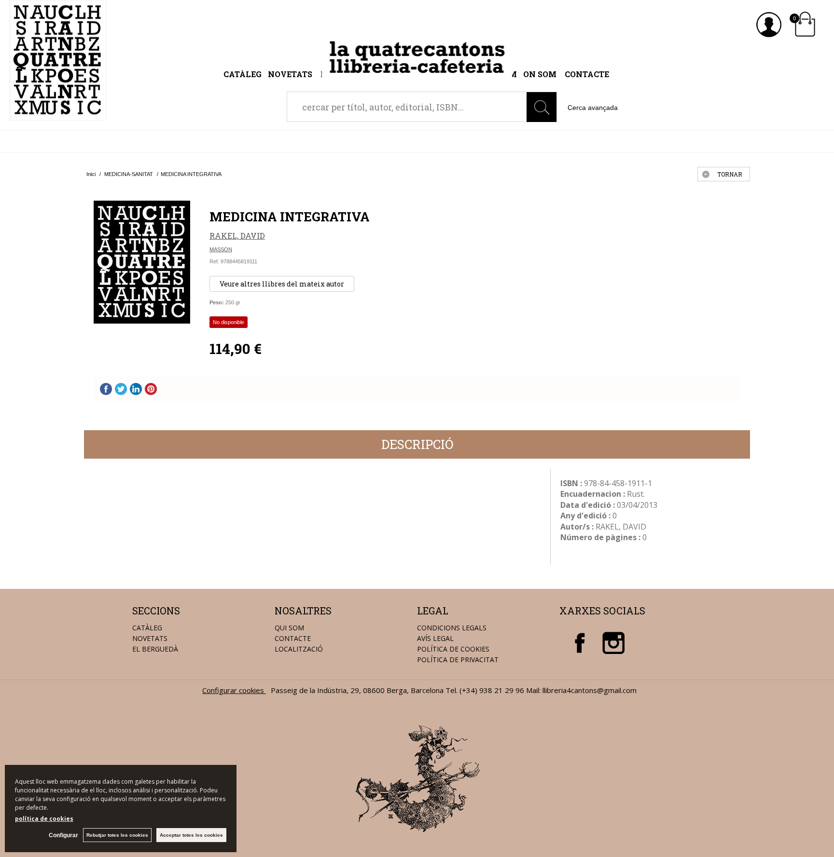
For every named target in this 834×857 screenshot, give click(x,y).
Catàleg (242, 74)
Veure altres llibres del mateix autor (282, 283)
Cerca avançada (593, 107)
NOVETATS (149, 638)
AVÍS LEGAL (435, 638)
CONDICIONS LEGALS (451, 627)
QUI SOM (289, 627)
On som (539, 74)
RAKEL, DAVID (237, 236)
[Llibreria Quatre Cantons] (58, 115)
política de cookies (44, 819)
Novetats (291, 74)
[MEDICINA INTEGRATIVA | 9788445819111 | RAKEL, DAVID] (142, 262)
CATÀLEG (147, 627)
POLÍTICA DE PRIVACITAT (458, 659)
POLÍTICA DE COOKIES (453, 648)
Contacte (587, 74)
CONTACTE (293, 638)
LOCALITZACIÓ (299, 648)
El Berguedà (155, 648)
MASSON (220, 249)
